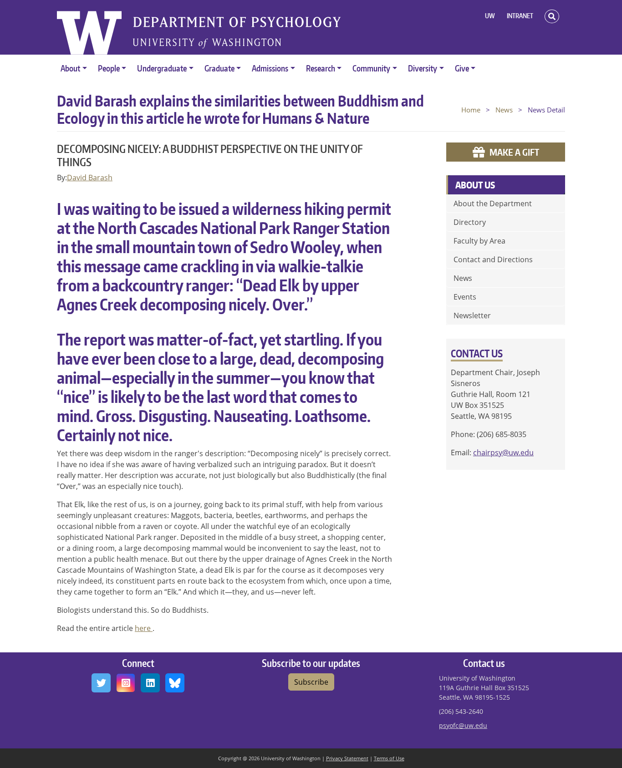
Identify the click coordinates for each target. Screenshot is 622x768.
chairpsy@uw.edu (503, 453)
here (144, 628)
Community (371, 68)
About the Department (493, 203)
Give (462, 68)
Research (320, 68)
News (504, 109)
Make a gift (514, 152)
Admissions (270, 68)
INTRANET (520, 16)
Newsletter (472, 315)
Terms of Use (389, 758)
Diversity (422, 68)
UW (490, 16)
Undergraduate (162, 68)
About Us (475, 185)
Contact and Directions (493, 259)
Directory (470, 222)
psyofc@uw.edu (463, 725)
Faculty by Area (479, 241)
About (70, 68)
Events (465, 297)
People (109, 68)
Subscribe (311, 682)
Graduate (219, 68)
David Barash (89, 178)
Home (470, 109)
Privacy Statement (347, 758)
